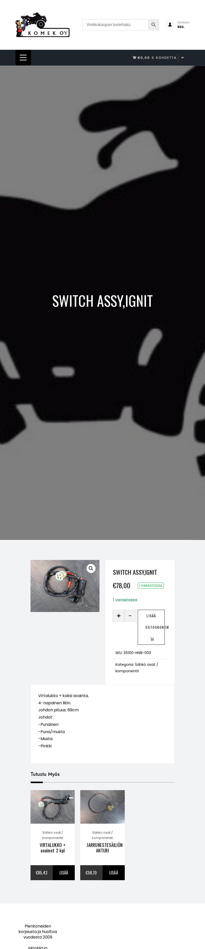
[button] (91, 568)
